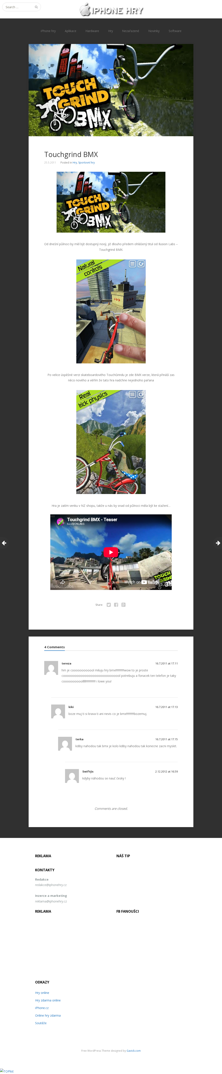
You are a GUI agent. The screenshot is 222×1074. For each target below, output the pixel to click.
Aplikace (70, 31)
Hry (110, 31)
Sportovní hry (86, 162)
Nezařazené (130, 31)
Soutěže (41, 1023)
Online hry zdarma (48, 1015)
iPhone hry (48, 31)
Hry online (42, 993)
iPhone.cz (42, 1008)
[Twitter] (108, 604)
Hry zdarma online (48, 1000)
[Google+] (123, 604)
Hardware (92, 31)
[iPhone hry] (111, 9)
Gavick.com (134, 1051)
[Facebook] (116, 604)
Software (175, 31)
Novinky (154, 31)
